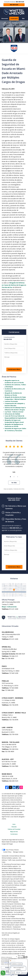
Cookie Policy (7, 852)
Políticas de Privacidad (14, 829)
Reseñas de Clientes (14, 440)
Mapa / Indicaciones (9, 607)
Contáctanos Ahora (14, 369)
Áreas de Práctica (9, 376)
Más (23, 18)
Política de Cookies (8, 962)
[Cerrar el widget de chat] (26, 957)
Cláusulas (14, 827)
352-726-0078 (13, 705)
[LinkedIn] (14, 787)
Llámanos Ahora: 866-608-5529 (14, 499)
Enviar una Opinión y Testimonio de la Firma (14, 489)
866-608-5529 (14, 5)
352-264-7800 (13, 766)
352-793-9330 (13, 734)
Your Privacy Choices (12, 850)
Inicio (14, 824)
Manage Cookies (18, 852)
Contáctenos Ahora (14, 567)
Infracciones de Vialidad (12, 414)
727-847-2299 (13, 673)
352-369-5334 (13, 749)
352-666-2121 (13, 656)
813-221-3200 (13, 609)
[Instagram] (21, 787)
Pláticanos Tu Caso (14, 537)
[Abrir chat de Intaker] (11, 975)
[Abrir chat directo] (24, 957)
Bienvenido (5, 18)
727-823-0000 (13, 688)
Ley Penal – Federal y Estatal (14, 412)
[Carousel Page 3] (17, 477)
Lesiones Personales (11, 401)
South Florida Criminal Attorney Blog (13, 918)
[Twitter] (10, 787)
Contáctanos (14, 18)
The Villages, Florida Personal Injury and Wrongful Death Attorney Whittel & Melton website (13, 910)
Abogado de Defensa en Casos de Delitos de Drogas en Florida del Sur (14, 285)
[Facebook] (6, 787)
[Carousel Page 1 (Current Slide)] (10, 477)
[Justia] (17, 787)
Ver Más (14, 482)
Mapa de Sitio (14, 831)
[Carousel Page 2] (14, 477)
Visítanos (14, 578)
